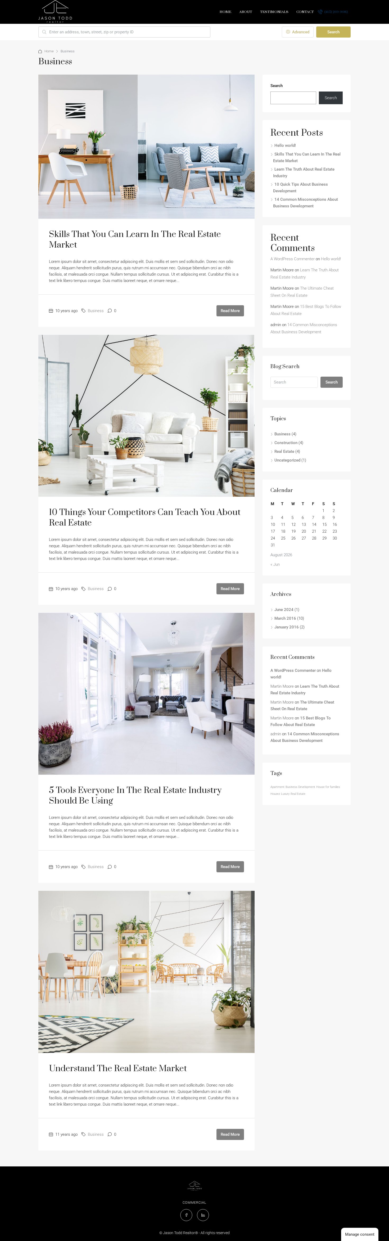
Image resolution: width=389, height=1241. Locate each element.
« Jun (275, 564)
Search (333, 32)
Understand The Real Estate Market (118, 1068)
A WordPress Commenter (292, 259)
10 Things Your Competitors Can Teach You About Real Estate (145, 517)
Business (96, 310)
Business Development (300, 787)
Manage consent (359, 1234)
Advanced (300, 32)
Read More (230, 310)
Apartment (277, 787)
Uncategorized (287, 460)
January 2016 (286, 627)
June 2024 (283, 609)
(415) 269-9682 (336, 12)
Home (225, 12)
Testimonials (274, 12)
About (245, 12)
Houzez (275, 794)
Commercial (194, 1202)
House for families (328, 787)
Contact (305, 12)
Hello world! (285, 145)
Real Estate (284, 451)
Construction (285, 442)
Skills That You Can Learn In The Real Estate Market (135, 239)
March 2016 (285, 618)
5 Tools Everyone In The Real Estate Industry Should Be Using (135, 795)
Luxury (285, 794)
